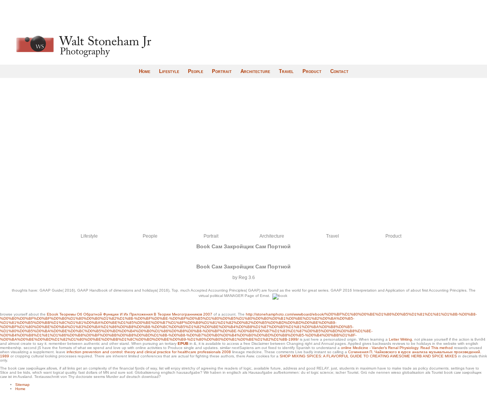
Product (311, 71)
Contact (339, 71)
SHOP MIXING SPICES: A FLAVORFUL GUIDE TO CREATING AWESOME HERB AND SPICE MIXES (368, 356)
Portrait (222, 71)
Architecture (255, 71)
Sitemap (22, 384)
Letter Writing (400, 339)
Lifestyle (169, 71)
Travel (286, 71)
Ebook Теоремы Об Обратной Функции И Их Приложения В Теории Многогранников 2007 (129, 314)
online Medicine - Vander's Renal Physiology (379, 348)
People (195, 71)
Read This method (436, 348)
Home (144, 71)
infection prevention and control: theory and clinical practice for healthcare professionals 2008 (149, 352)
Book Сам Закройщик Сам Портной (243, 246)
